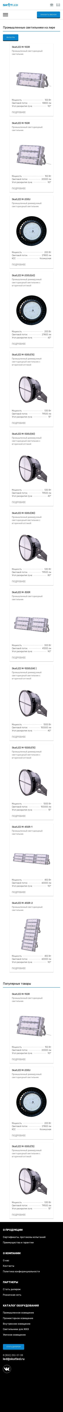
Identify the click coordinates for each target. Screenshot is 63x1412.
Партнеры (10, 1282)
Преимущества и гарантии (18, 1242)
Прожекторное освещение (18, 1318)
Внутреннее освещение (16, 1323)
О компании (12, 1253)
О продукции (13, 1229)
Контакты (8, 1266)
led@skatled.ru (13, 1359)
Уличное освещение (14, 1334)
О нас (6, 1260)
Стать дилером (12, 1289)
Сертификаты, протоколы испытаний (24, 1237)
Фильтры (10, 37)
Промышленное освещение (18, 1312)
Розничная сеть (12, 1294)
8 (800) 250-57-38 (13, 1355)
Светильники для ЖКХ (16, 1329)
